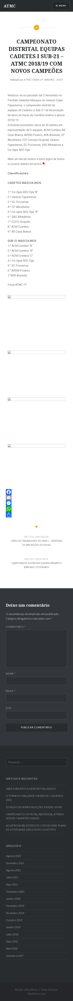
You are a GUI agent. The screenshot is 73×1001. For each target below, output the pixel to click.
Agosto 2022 (13, 855)
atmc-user (31, 79)
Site (9, 708)
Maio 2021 (12, 884)
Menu (62, 5)
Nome (11, 673)
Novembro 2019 (15, 913)
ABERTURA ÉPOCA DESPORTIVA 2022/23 (30, 788)
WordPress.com (36, 993)
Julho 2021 (12, 877)
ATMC (10, 5)
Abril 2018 (12, 948)
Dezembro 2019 (15, 905)
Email (11, 691)
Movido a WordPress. (27, 989)
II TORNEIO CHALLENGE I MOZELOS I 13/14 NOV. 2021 (34, 797)
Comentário (16, 626)
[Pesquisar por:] (36, 762)
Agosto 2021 (13, 870)
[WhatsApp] (36, 509)
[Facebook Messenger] (36, 503)
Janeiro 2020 (13, 898)
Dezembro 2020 (15, 891)
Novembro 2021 (15, 863)
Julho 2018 (12, 934)
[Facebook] (36, 492)
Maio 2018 (12, 941)
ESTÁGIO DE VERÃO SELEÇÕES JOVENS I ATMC (34, 807)
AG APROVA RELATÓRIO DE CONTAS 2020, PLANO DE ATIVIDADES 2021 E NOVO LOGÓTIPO (36, 827)
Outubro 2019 (14, 920)
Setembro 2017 (15, 955)
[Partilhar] (36, 514)
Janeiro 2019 (13, 927)
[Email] (36, 497)
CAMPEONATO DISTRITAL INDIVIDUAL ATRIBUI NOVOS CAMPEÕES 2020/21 (35, 816)
